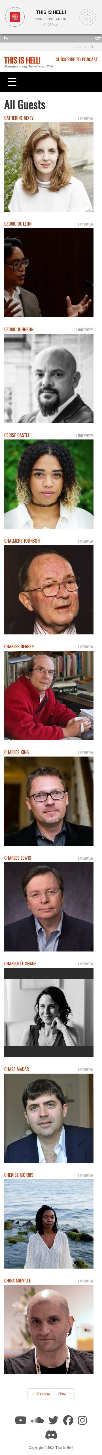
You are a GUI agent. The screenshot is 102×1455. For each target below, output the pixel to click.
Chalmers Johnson (22, 540)
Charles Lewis (17, 857)
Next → (64, 1393)
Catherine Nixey (19, 117)
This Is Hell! (22, 60)
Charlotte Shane (20, 963)
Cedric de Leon (17, 223)
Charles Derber (19, 646)
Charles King (16, 752)
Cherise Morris (18, 1174)
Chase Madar (16, 1069)
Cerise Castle (17, 435)
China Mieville (17, 1280)
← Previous (41, 1393)
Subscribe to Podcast (77, 59)
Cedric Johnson (18, 329)
